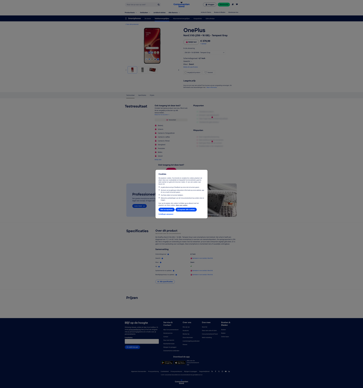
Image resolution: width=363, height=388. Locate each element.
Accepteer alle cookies (186, 210)
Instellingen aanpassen (166, 214)
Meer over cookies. (182, 205)
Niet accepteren (166, 210)
